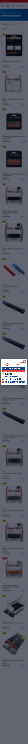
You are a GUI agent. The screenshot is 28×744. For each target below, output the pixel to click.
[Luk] (24, 361)
